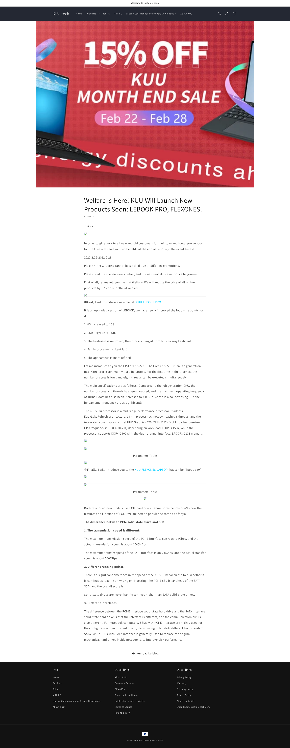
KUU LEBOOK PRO (148, 302)
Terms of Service (123, 706)
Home (56, 677)
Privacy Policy (184, 677)
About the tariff (185, 700)
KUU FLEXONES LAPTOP (151, 469)
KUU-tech (138, 740)
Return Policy (184, 695)
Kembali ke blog (148, 653)
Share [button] (90, 225)
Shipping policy (185, 689)
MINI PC (57, 695)
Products (58, 683)
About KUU (59, 706)
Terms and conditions (126, 695)
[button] (92, 13)
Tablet (56, 689)
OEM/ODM (120, 689)
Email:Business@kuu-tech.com (193, 706)
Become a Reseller (125, 683)
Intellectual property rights (129, 700)
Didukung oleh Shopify (153, 740)
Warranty (182, 683)
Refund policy (122, 712)
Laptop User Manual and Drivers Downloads (77, 700)
